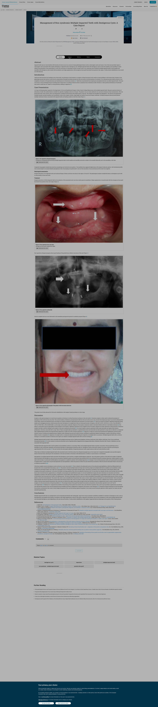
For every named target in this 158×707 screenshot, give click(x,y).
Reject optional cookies (63, 703)
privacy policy (45, 697)
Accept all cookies (46, 703)
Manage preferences (43, 699)
